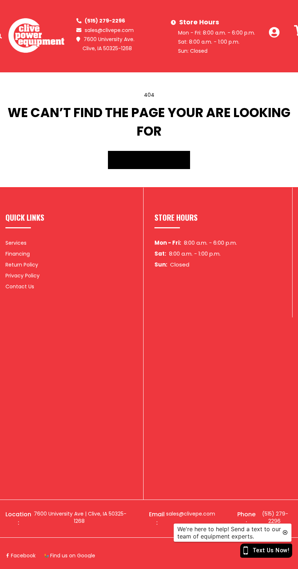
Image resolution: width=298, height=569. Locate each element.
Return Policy (21, 264)
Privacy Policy (22, 275)
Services (16, 243)
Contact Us (19, 286)
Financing (17, 253)
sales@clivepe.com (109, 30)
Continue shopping (149, 160)
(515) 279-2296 (105, 20)
